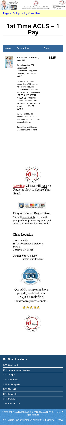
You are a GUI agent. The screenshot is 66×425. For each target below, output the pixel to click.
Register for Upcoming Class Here (21, 13)
